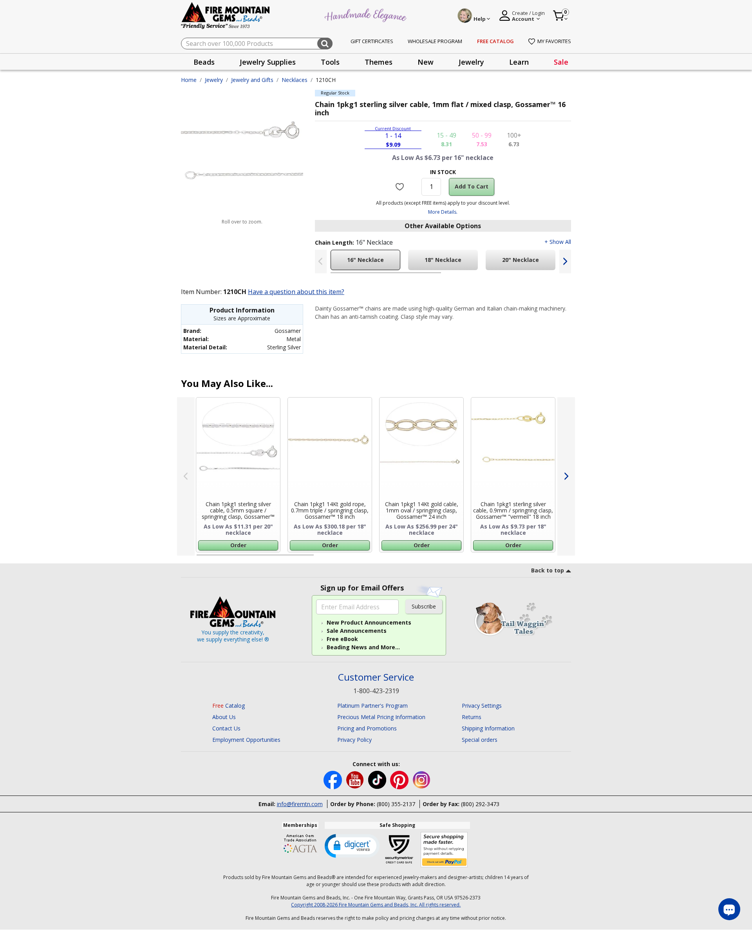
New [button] (426, 62)
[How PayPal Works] (444, 850)
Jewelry (214, 80)
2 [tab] (449, 276)
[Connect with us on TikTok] (378, 779)
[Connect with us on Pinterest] (400, 779)
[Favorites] (401, 186)
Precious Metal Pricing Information (381, 717)
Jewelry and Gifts (252, 80)
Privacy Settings (482, 705)
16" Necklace (365, 259)
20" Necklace (520, 259)
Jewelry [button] (471, 62)
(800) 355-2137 (396, 804)
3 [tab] (442, 558)
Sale (561, 62)
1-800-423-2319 (376, 691)
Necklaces (294, 80)
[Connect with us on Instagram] (421, 779)
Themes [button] (378, 62)
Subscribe (424, 606)
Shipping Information (488, 728)
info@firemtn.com (300, 804)
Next (565, 261)
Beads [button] (204, 62)
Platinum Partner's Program (372, 705)
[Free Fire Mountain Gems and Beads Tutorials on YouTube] (356, 779)
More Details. (442, 212)
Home (189, 80)
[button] (352, 845)
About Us (224, 717)
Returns (471, 717)
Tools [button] (330, 62)
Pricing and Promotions (367, 728)
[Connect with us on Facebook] (333, 779)
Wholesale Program (435, 41)
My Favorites (554, 41)
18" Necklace (443, 259)
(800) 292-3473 (480, 804)
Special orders (479, 739)
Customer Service (376, 677)
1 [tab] (334, 276)
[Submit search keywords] (325, 43)
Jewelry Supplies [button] (268, 62)
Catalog (228, 705)
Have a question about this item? (296, 291)
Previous (321, 261)
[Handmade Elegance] (367, 14)
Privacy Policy (354, 739)
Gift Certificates (372, 41)
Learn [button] (519, 62)
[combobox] (257, 43)
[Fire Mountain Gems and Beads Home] (225, 15)
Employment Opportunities (246, 739)
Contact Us (226, 728)
